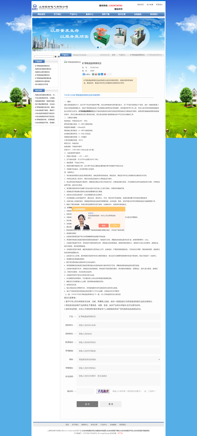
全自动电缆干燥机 (113, 431)
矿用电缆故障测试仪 (42, 66)
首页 (113, 55)
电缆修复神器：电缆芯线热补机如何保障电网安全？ (45, 101)
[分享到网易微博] (104, 74)
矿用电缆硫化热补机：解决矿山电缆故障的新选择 (45, 107)
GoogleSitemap (104, 433)
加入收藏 (150, 4)
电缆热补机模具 (101, 431)
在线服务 (138, 14)
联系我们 (159, 4)
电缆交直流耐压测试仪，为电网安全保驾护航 (45, 95)
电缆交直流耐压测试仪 (43, 69)
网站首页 (41, 14)
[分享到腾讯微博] (98, 74)
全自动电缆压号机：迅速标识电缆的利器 (45, 123)
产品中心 (73, 14)
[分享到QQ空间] (93, 74)
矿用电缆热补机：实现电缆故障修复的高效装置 (45, 119)
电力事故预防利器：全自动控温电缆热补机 (45, 104)
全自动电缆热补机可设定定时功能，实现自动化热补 (45, 116)
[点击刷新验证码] (103, 391)
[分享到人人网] (101, 74)
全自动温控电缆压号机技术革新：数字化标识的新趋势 (45, 113)
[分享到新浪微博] (95, 74)
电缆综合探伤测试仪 (42, 72)
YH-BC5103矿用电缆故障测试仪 (82, 294)
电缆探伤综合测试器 (42, 81)
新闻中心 (89, 14)
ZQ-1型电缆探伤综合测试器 (111, 294)
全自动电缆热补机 (88, 431)
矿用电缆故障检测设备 (43, 78)
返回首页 (140, 4)
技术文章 (122, 14)
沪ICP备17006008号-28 (91, 433)
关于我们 (57, 14)
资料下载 (105, 14)
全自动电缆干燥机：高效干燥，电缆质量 (45, 110)
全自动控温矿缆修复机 (141, 431)
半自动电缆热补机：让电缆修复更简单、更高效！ (45, 98)
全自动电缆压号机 (126, 431)
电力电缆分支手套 (41, 84)
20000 (92, 71)
